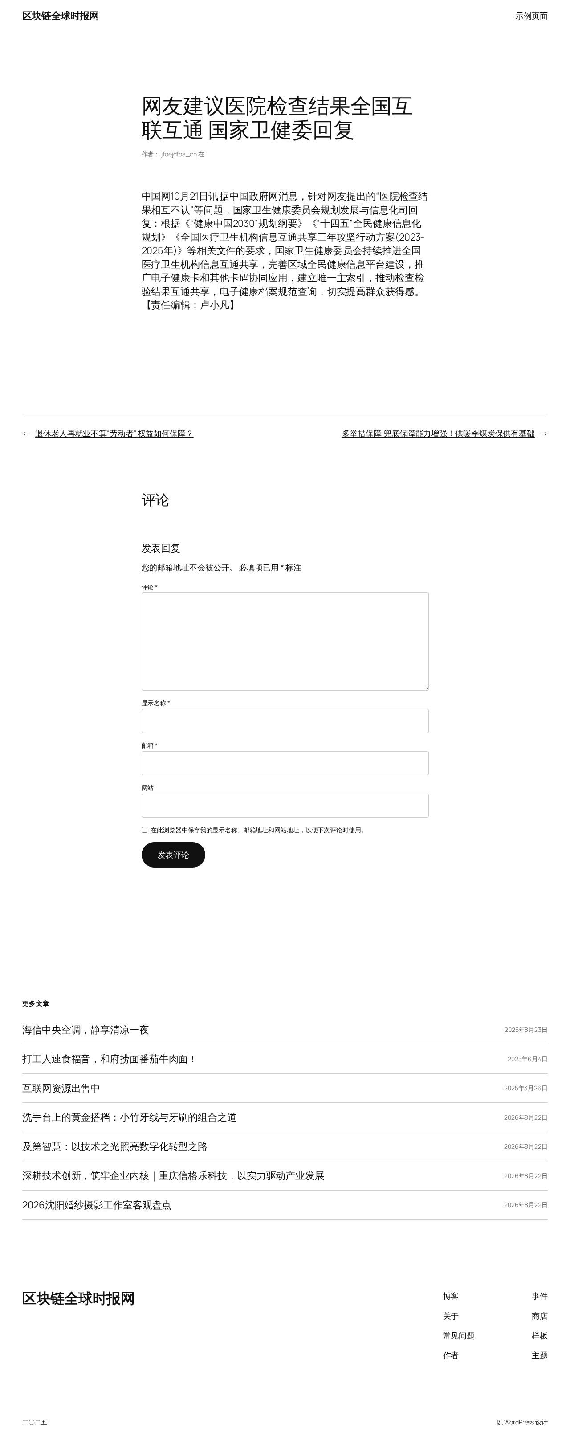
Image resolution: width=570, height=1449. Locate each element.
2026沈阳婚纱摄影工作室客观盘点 (96, 1204)
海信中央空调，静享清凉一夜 (85, 1029)
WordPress (519, 1422)
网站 (148, 787)
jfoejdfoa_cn (179, 154)
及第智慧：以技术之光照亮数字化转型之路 (115, 1146)
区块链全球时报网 (60, 15)
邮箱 (150, 745)
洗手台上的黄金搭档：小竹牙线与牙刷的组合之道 (129, 1117)
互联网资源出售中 (61, 1088)
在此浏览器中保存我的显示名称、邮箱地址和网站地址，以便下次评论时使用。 (259, 830)
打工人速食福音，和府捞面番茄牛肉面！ (110, 1058)
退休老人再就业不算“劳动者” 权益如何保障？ (114, 433)
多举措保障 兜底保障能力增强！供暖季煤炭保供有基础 (438, 433)
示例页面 (532, 15)
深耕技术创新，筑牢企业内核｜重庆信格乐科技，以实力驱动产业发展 (173, 1175)
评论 (150, 587)
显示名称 (156, 703)
